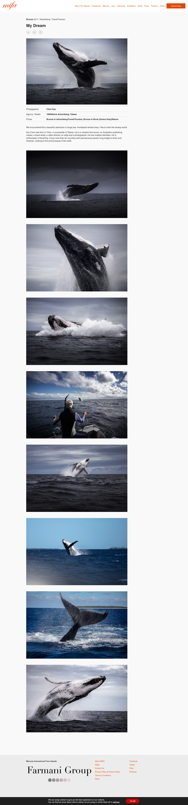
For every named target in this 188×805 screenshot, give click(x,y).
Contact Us (99, 768)
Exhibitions (131, 6)
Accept (132, 801)
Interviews (121, 6)
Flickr (131, 768)
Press (146, 6)
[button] (28, 32)
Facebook (133, 761)
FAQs (162, 6)
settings (116, 802)
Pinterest (133, 771)
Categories (96, 6)
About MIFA (99, 761)
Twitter (132, 764)
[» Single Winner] (10, 6)
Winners (106, 6)
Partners (154, 6)
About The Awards (82, 6)
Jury (113, 6)
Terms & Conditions (103, 775)
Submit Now (176, 6)
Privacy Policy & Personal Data (107, 771)
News (140, 6)
